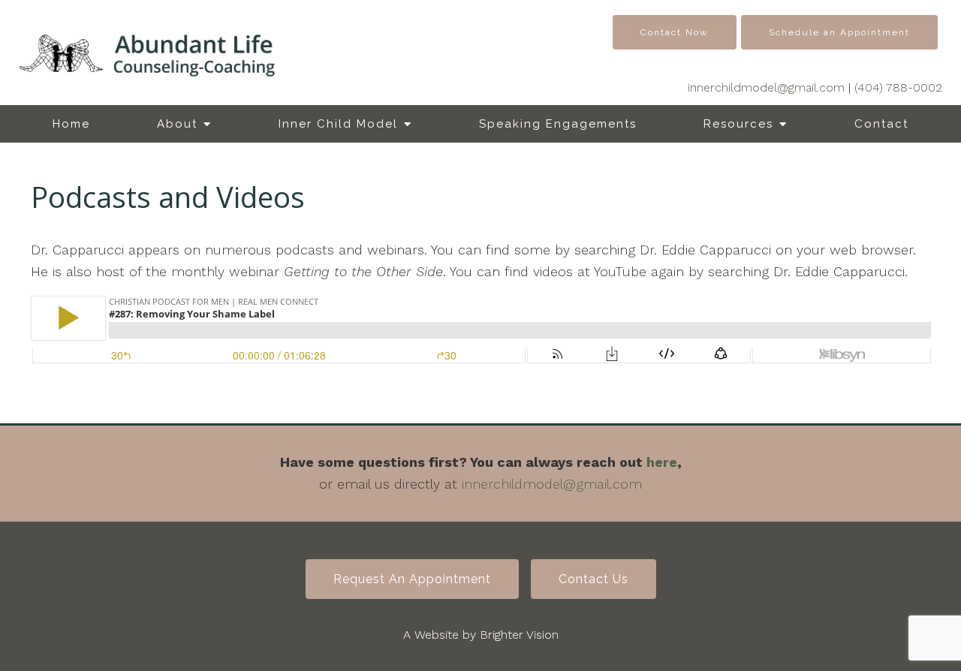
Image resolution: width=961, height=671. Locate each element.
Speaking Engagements (558, 124)
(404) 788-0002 (898, 87)
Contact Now (674, 32)
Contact (881, 124)
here (661, 462)
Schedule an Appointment (839, 32)
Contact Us (593, 579)
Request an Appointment (412, 579)
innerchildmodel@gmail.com (766, 87)
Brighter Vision (519, 634)
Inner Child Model (338, 124)
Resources (738, 124)
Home (71, 124)
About (177, 124)
